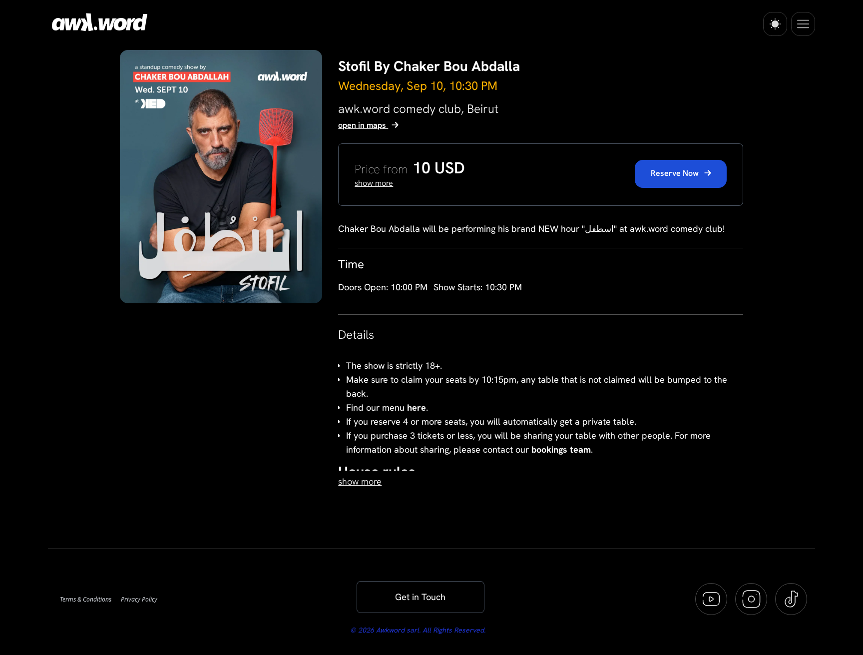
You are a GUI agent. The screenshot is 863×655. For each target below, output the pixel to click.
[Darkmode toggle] (775, 24)
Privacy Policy (139, 599)
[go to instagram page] (751, 599)
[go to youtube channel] (711, 599)
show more (360, 481)
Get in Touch (420, 597)
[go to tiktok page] (791, 599)
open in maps (363, 125)
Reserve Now (676, 173)
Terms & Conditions (86, 599)
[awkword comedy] (97, 22)
